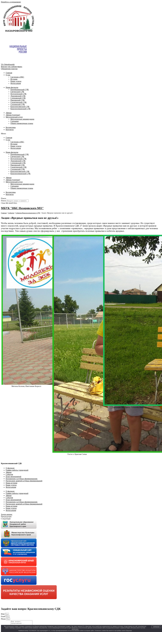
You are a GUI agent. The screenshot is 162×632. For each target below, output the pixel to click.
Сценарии (14, 121)
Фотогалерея (15, 83)
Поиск (3, 201)
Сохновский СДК (17, 104)
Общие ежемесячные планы (21, 123)
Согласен (156, 627)
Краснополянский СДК (19, 107)
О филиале (10, 468)
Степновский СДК (18, 98)
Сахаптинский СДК (18, 102)
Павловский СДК (17, 100)
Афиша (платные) (13, 115)
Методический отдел (14, 117)
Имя (3, 614)
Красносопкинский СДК (20, 109)
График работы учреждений (17, 470)
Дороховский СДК (17, 96)
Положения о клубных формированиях (21, 479)
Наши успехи (15, 81)
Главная (9, 73)
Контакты (10, 130)
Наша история (11, 483)
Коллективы (11, 127)
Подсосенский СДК (18, 94)
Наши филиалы (12, 87)
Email (3, 616)
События (9, 474)
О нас (8, 75)
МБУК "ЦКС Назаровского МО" (22, 208)
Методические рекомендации (22, 119)
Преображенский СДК (19, 90)
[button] (81, 134)
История (13, 79)
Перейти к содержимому (11, 2)
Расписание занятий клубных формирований (24, 481)
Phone (3, 619)
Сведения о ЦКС (17, 77)
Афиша (9, 113)
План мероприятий (13, 477)
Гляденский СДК (17, 92)
